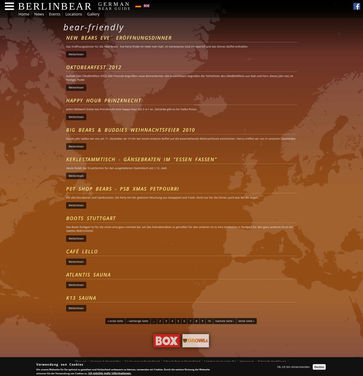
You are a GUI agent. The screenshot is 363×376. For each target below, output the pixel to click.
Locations (73, 14)
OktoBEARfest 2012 (93, 67)
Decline (319, 366)
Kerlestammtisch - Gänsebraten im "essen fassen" (141, 159)
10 (209, 321)
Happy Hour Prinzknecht (103, 100)
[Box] (166, 341)
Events (54, 14)
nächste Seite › (224, 321)
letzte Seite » (246, 321)
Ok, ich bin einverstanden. (293, 367)
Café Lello (82, 251)
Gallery (93, 14)
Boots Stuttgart (91, 218)
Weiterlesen (77, 54)
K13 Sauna (81, 297)
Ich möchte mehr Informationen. (109, 373)
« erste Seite (115, 321)
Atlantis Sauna (88, 274)
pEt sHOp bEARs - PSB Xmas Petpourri (122, 188)
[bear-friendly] (138, 5)
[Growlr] (195, 341)
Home (24, 14)
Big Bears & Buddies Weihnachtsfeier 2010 (130, 129)
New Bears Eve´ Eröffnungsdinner (119, 37)
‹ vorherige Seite (138, 321)
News (39, 14)
